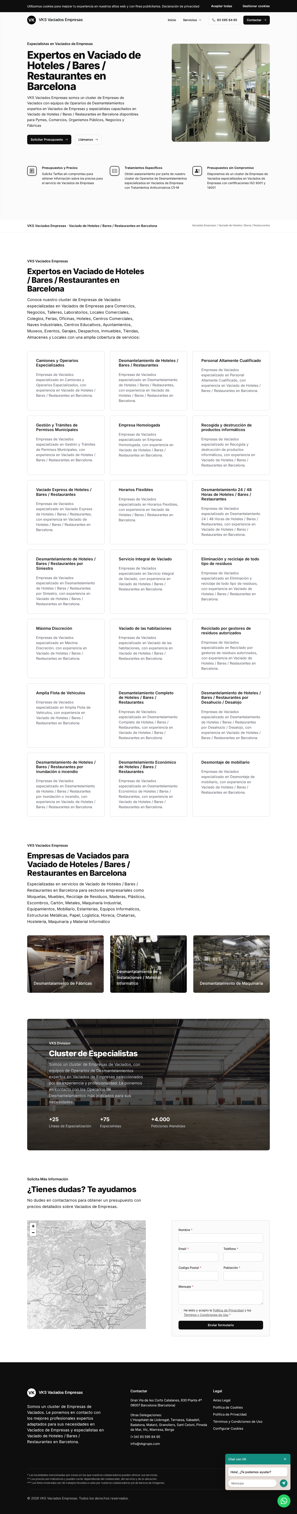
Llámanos (85, 139)
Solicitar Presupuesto (47, 139)
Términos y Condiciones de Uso (206, 1315)
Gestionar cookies (256, 6)
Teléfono (231, 1249)
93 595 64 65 (227, 20)
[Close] (285, 1459)
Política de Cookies (228, 1407)
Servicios (190, 20)
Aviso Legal (221, 1400)
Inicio (172, 20)
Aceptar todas (221, 6)
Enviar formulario (221, 1325)
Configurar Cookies (228, 1428)
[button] (90, 1287)
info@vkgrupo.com (145, 1444)
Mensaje (186, 1286)
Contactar (254, 20)
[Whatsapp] (283, 1500)
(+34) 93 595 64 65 (145, 1437)
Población (232, 1267)
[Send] (283, 1483)
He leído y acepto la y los (217, 1312)
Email (184, 1249)
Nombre (185, 1230)
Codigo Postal (190, 1267)
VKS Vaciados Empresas (60, 19)
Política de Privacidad (228, 1310)
